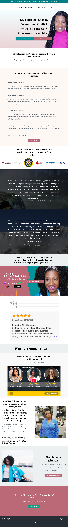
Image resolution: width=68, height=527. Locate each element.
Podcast (44, 7)
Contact (38, 7)
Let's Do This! (33, 140)
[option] (34, 189)
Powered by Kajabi (60, 519)
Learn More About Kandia (53, 473)
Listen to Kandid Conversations (34, 281)
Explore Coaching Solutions (43, 38)
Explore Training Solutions (25, 38)
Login (50, 7)
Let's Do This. (33, 504)
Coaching (31, 7)
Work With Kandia (21, 7)
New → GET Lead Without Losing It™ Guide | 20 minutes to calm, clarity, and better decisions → (34, 1)
